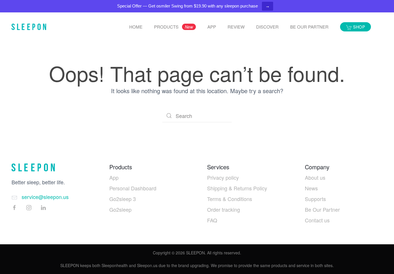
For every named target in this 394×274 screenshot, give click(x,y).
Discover (267, 27)
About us (315, 177)
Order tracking (223, 209)
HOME (135, 27)
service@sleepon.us (45, 196)
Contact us (317, 220)
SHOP (358, 27)
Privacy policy (223, 177)
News (311, 188)
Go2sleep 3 (122, 198)
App (114, 177)
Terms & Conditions (229, 198)
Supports (315, 198)
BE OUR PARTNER (309, 27)
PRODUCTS (173, 27)
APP (211, 27)
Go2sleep (120, 209)
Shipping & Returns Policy (237, 188)
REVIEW (236, 27)
